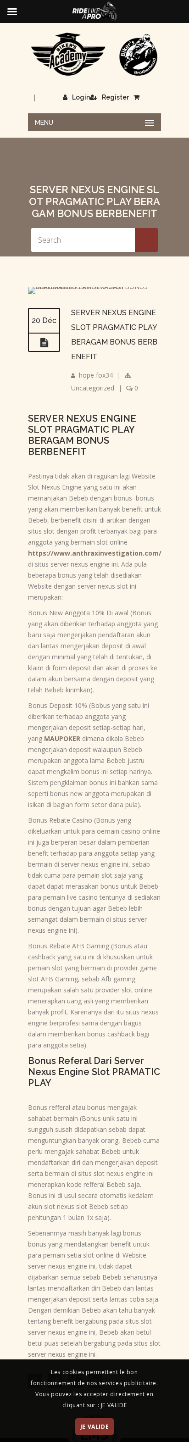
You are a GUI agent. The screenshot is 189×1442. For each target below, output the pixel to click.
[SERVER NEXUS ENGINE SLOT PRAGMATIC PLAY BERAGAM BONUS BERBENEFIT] (94, 286)
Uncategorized (92, 388)
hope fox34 (96, 375)
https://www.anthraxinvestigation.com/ (94, 553)
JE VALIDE (94, 1427)
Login (81, 97)
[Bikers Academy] (94, 54)
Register (115, 97)
